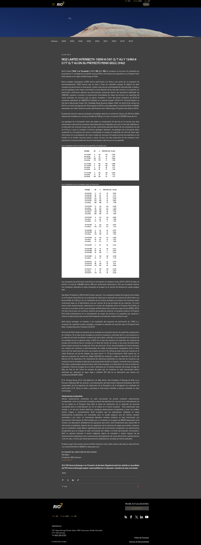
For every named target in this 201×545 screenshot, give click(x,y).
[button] (53, 4)
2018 (131, 41)
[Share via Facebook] (63, 480)
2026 (64, 41)
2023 (89, 41)
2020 (114, 41)
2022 (97, 41)
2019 (122, 41)
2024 (80, 41)
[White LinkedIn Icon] (141, 517)
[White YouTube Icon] (147, 517)
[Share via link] (78, 480)
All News (54, 41)
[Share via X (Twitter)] (68, 480)
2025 (72, 41)
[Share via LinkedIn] (73, 480)
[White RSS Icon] (126, 517)
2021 (106, 41)
